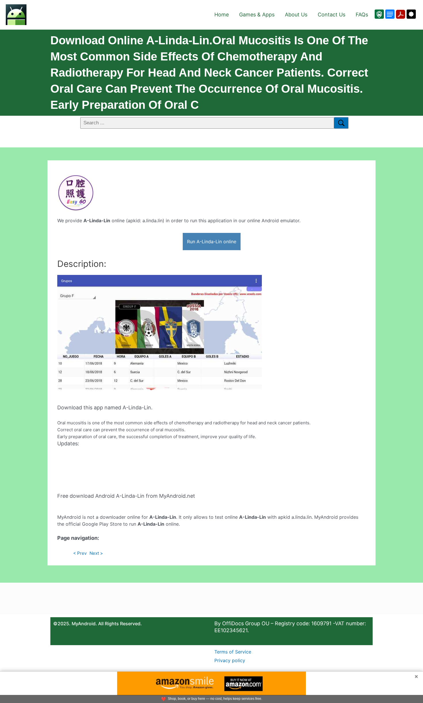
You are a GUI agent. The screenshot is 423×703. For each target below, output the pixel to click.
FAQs (362, 15)
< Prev (80, 553)
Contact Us (331, 15)
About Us (296, 15)
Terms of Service (232, 652)
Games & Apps (257, 15)
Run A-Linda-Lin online (211, 241)
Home (221, 15)
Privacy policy (229, 660)
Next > (96, 553)
